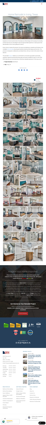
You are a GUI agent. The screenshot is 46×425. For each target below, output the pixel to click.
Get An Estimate (23, 313)
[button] (41, 3)
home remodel (10, 49)
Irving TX (11, 55)
